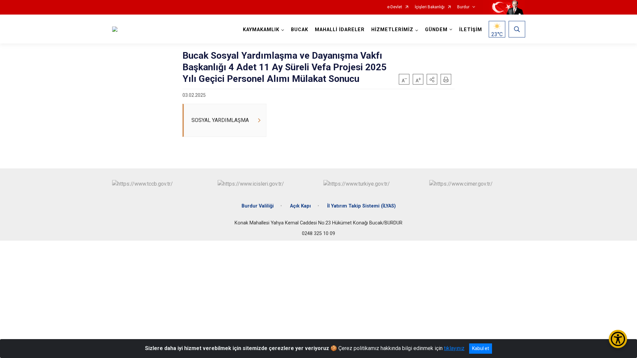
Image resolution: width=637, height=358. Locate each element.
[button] (432, 79)
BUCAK (299, 29)
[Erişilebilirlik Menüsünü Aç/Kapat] (618, 339)
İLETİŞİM (470, 29)
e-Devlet (394, 7)
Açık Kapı (300, 206)
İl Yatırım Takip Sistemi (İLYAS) (361, 206)
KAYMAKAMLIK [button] (261, 29)
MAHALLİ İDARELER (340, 29)
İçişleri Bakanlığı (430, 7)
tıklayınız (454, 348)
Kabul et (480, 348)
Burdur (463, 7)
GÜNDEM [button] (436, 29)
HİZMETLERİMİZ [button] (392, 29)
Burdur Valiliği (258, 206)
